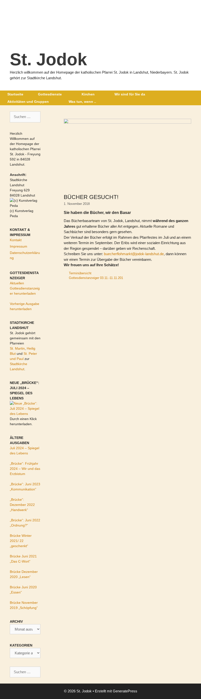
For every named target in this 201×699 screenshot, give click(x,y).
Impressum (18, 246)
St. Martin (17, 348)
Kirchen (88, 94)
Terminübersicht (80, 273)
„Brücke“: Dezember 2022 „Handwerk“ (22, 505)
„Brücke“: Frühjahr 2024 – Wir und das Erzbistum (25, 469)
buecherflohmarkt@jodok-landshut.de (134, 254)
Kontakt (16, 240)
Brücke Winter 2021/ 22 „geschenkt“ (21, 541)
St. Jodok (48, 59)
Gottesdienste (50, 94)
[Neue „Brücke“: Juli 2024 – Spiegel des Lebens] (25, 414)
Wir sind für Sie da (129, 94)
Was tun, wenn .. (82, 102)
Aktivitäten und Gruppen (28, 102)
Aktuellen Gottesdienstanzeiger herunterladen (25, 288)
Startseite (15, 94)
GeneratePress (125, 691)
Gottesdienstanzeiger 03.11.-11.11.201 (96, 278)
